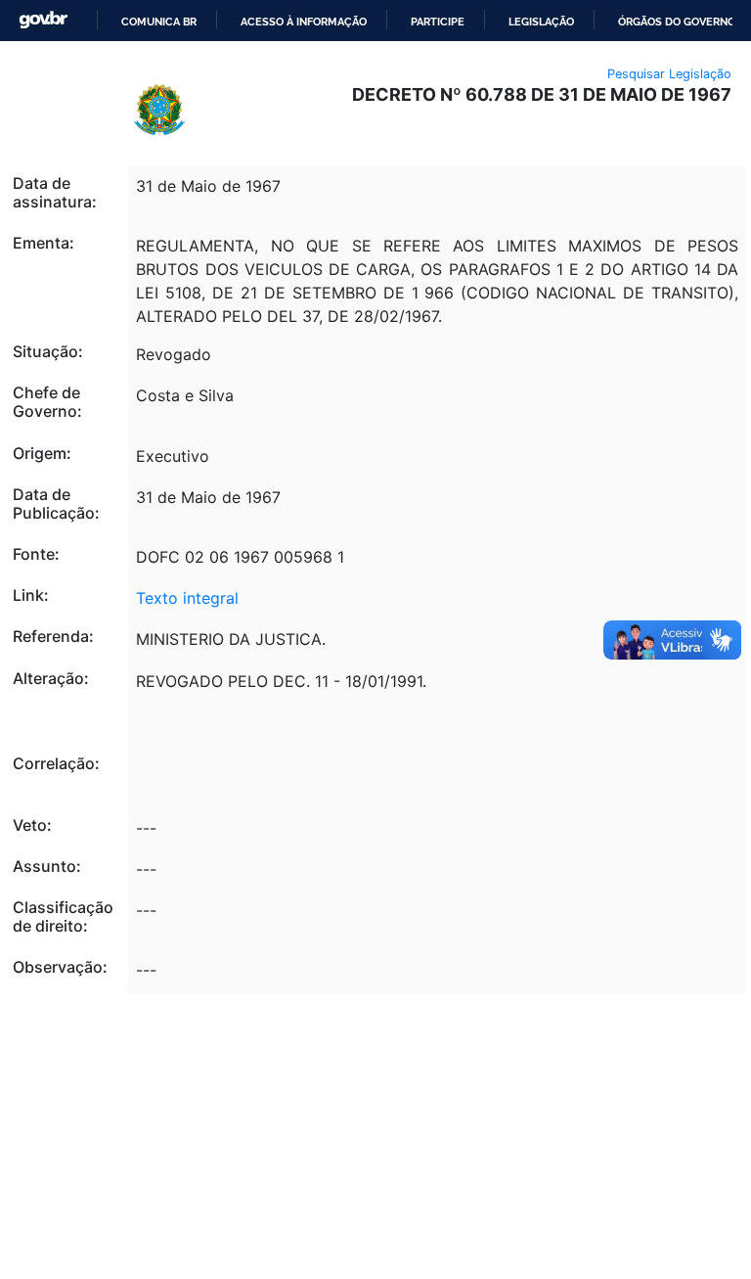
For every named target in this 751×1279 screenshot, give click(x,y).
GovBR (43, 20)
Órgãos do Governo (676, 21)
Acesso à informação (304, 21)
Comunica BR (159, 21)
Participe (437, 21)
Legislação (541, 21)
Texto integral (187, 598)
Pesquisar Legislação (669, 74)
